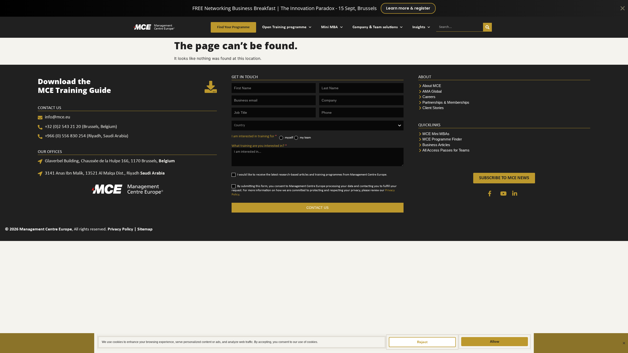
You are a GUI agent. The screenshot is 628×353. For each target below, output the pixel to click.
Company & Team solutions (375, 27)
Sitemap (145, 229)
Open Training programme (284, 27)
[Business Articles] (504, 145)
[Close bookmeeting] (624, 343)
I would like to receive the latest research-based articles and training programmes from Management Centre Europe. (311, 174)
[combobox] (318, 125)
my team (305, 137)
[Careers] (504, 97)
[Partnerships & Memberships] (504, 102)
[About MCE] (504, 86)
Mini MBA (329, 27)
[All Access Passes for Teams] (504, 150)
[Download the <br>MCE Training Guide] (211, 87)
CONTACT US (317, 208)
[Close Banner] (623, 8)
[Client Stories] (504, 108)
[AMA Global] (504, 91)
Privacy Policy (120, 229)
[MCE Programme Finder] (504, 139)
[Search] (487, 27)
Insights (418, 27)
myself (288, 137)
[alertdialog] (314, 8)
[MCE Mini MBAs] (504, 134)
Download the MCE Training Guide (74, 85)
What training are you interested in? (259, 146)
